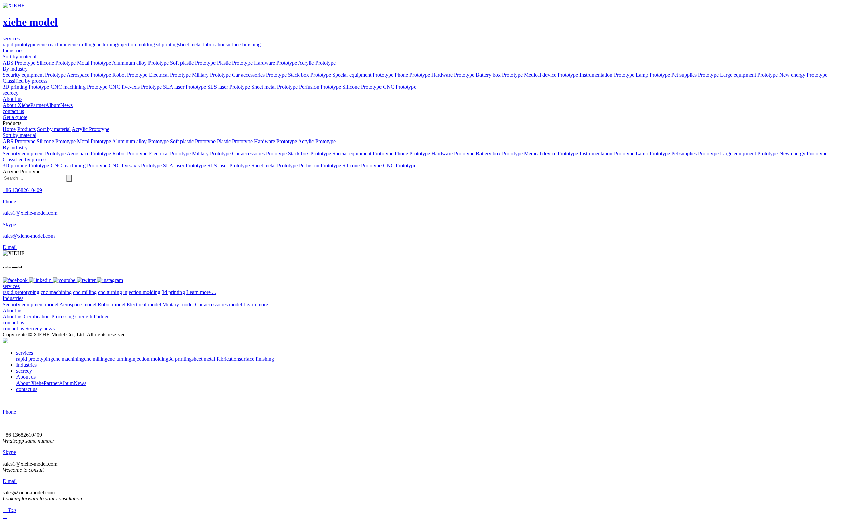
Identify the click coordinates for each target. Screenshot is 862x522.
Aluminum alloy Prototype (140, 63)
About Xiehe (16, 105)
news (49, 328)
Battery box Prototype (499, 75)
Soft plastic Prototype (193, 63)
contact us (13, 322)
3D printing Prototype (26, 87)
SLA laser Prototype (184, 87)
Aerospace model (77, 304)
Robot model (111, 304)
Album (52, 105)
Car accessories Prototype (259, 75)
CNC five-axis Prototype (135, 87)
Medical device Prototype (551, 75)
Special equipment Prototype (362, 75)
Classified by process (25, 81)
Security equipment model (30, 304)
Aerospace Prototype (89, 75)
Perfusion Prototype (320, 87)
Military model (178, 304)
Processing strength (71, 316)
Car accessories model (218, 304)
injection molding (136, 44)
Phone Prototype (412, 75)
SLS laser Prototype (228, 87)
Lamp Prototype (653, 75)
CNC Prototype (399, 87)
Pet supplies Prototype (695, 75)
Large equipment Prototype (749, 75)
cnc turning (106, 44)
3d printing (166, 44)
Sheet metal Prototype (274, 87)
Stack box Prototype (309, 75)
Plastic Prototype (235, 63)
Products (26, 129)
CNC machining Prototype (79, 87)
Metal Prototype (94, 63)
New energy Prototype (803, 75)
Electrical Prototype (170, 75)
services (11, 286)
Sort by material (19, 56)
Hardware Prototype (275, 63)
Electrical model (144, 304)
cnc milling (82, 44)
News (66, 105)
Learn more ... (201, 292)
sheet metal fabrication (202, 44)
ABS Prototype (19, 63)
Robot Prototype (129, 75)
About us (12, 310)
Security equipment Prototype (34, 75)
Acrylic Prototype (317, 63)
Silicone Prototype (56, 63)
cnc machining (54, 44)
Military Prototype (211, 75)
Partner (37, 105)
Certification (37, 316)
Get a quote (15, 117)
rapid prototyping (21, 44)
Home (9, 129)
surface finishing (243, 44)
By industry (15, 69)
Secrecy (33, 328)
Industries (13, 298)
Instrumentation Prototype (606, 75)
